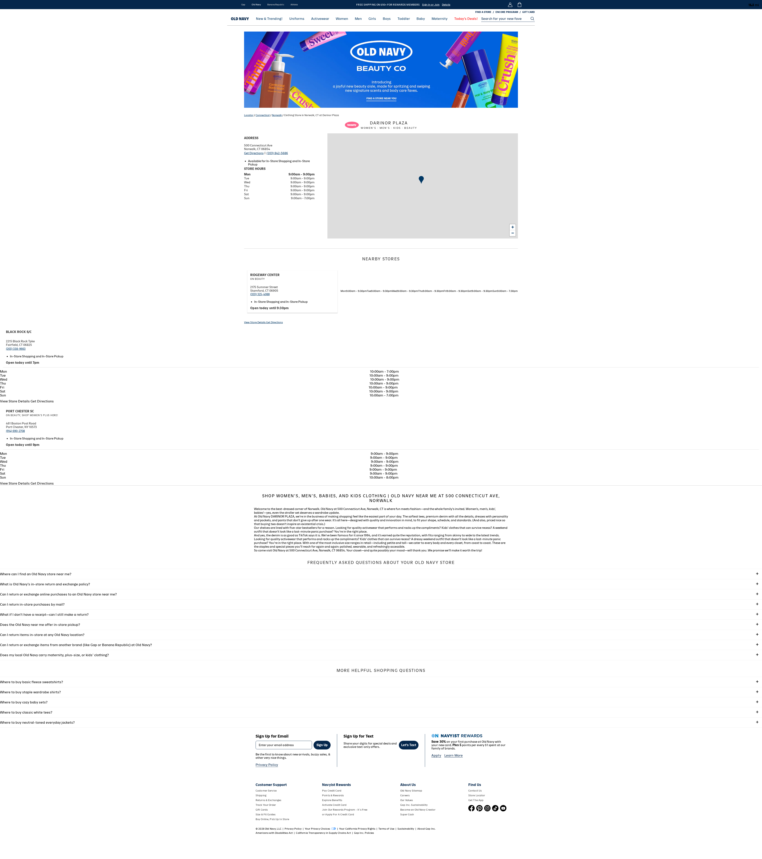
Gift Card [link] (528, 12)
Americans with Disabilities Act (274, 832)
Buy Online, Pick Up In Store (272, 819)
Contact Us (475, 790)
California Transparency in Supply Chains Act (323, 832)
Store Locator (476, 795)
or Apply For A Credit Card (338, 814)
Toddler (403, 18)
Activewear (320, 18)
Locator (248, 115)
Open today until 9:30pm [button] (269, 308)
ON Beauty (257, 279)
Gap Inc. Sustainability (414, 804)
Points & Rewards (333, 795)
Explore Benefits (332, 800)
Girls (372, 18)
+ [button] (512, 227)
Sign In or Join (431, 4)
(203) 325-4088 (260, 294)
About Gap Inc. (426, 828)
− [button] (512, 233)
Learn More (453, 755)
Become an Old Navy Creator (417, 809)
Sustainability (405, 828)
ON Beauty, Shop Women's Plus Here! (32, 415)
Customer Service (266, 790)
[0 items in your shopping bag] (519, 4)
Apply (436, 755)
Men (358, 18)
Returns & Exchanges (268, 800)
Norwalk (277, 115)
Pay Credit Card (331, 790)
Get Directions (254, 153)
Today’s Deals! (466, 18)
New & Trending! (269, 18)
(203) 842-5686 (277, 153)
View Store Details (255, 322)
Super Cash (407, 814)
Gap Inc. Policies (364, 832)
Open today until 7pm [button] (22, 362)
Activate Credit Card (334, 804)
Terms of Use (386, 828)
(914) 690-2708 (15, 431)
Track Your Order (266, 804)
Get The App (475, 800)
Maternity (439, 18)
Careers (405, 795)
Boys (387, 18)
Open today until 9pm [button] (22, 444)
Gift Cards (262, 809)
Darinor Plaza (389, 125)
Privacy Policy (267, 765)
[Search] (532, 18)
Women (342, 18)
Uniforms (296, 18)
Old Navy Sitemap (411, 790)
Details (446, 4)
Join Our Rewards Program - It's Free (344, 809)
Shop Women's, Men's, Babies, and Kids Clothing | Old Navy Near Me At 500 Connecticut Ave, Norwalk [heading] (381, 498)
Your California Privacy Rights (357, 828)
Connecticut (263, 115)
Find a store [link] (483, 12)
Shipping (261, 795)
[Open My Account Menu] (510, 4)
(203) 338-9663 (16, 348)
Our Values (406, 800)
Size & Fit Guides (265, 814)
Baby (421, 18)
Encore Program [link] (506, 12)
